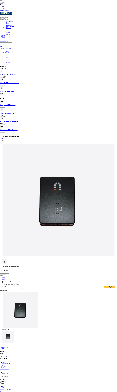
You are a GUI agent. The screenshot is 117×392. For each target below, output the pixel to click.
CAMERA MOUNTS (7, 34)
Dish (6, 22)
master (3, 386)
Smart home (6, 27)
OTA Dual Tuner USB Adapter (9, 83)
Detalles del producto (5, 286)
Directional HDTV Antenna (9, 130)
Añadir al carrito (3, 77)
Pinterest (3, 279)
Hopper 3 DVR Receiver (7, 74)
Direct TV (7, 23)
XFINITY (7, 51)
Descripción (4, 285)
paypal (3, 387)
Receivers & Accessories (8, 21)
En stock (1, 290)
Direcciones (4, 349)
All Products (2, 95)
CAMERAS (8, 28)
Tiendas (3, 367)
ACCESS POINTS (8, 63)
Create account (2, 10)
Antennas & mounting (7, 52)
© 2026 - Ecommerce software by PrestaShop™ (7, 389)
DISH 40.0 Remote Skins (8, 91)
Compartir (3, 277)
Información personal (5, 347)
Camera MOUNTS (10, 29)
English (3, 6)
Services (3, 36)
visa (2, 385)
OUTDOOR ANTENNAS (10, 26)
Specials (3, 37)
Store (3, 20)
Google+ (3, 278)
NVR (8, 30)
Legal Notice (4, 362)
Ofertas (3, 354)
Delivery (3, 361)
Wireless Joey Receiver (7, 113)
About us (3, 35)
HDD (8, 31)
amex (3, 384)
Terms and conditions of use (6, 363)
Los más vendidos (4, 356)
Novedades (3, 355)
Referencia (2, 289)
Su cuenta (2, 344)
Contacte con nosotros (5, 365)
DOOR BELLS (8, 32)
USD (3, 2)
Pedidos (3, 348)
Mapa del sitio (4, 366)
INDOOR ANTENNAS (9, 25)
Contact (3, 38)
